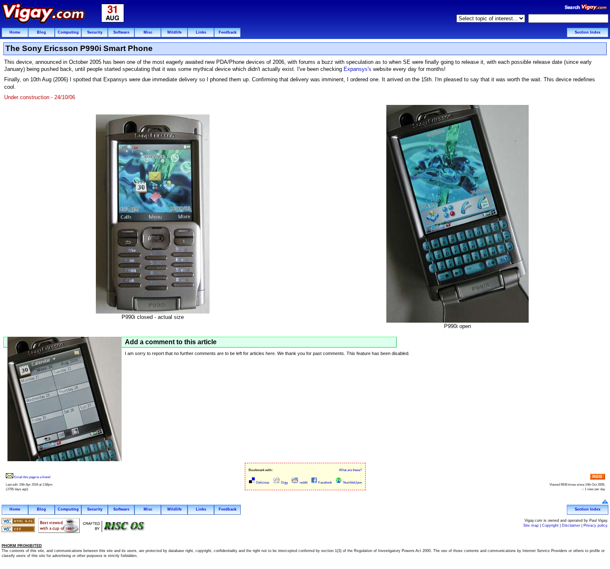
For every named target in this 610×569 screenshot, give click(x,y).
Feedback (228, 32)
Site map (531, 525)
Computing (68, 32)
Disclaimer (571, 525)
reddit (303, 482)
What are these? (350, 470)
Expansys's (357, 69)
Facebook (324, 482)
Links (201, 32)
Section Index (587, 32)
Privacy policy (595, 525)
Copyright (550, 525)
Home (15, 32)
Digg (284, 482)
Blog (41, 32)
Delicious (262, 482)
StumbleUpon (352, 482)
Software (121, 32)
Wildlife (174, 32)
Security (94, 32)
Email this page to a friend (31, 477)
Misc (148, 32)
